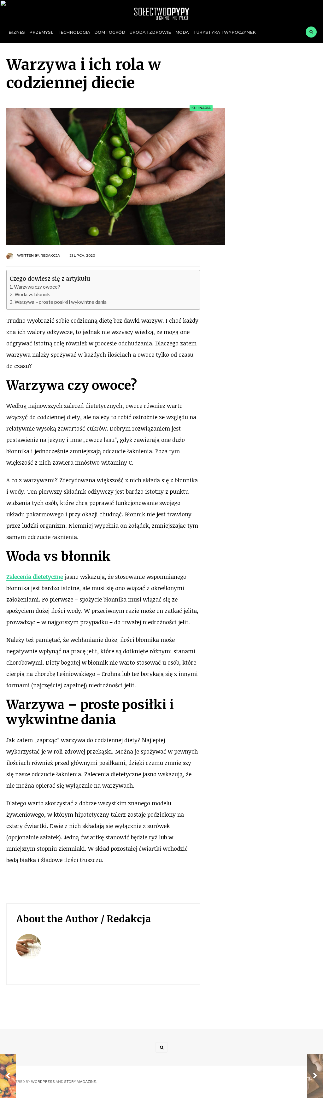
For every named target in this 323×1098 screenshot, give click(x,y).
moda (182, 32)
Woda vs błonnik (32, 294)
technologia (74, 32)
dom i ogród (109, 32)
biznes (17, 32)
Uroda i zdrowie (150, 32)
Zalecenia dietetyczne (34, 576)
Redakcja (50, 255)
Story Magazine (80, 1081)
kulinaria (201, 108)
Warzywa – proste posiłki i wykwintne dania (61, 302)
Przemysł (41, 32)
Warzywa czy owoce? (37, 287)
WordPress (43, 1081)
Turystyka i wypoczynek (224, 32)
